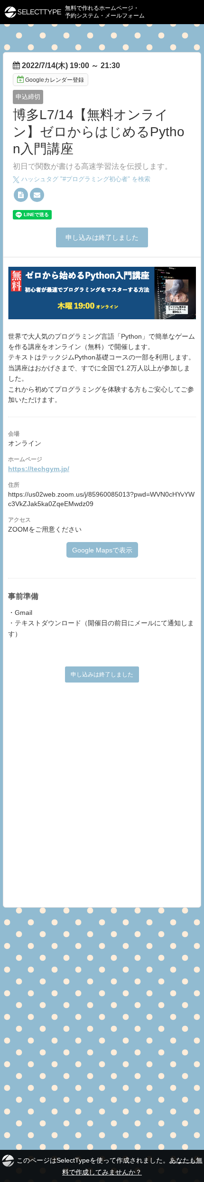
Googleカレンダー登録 (54, 80)
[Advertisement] (102, 791)
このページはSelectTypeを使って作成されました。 (110, 1165)
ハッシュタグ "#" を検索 (84, 179)
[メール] (37, 195)
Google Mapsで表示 (102, 550)
